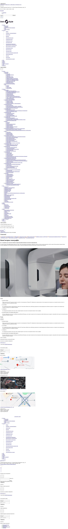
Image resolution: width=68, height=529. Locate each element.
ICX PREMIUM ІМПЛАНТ (11, 92)
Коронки (7, 36)
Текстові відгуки (7, 206)
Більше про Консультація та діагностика (13, 142)
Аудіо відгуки (6, 208)
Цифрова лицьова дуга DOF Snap (12, 78)
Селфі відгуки (6, 207)
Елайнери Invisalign (9, 102)
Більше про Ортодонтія (10, 182)
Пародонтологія (8, 49)
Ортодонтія (8, 57)
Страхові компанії (5, 63)
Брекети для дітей (9, 178)
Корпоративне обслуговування (9, 27)
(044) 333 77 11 (8, 4)
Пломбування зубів (9, 39)
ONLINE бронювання (8, 344)
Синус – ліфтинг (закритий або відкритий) (13, 97)
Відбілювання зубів (9, 48)
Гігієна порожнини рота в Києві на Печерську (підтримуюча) (16, 110)
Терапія (5, 211)
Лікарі (3, 61)
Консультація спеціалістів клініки (12, 137)
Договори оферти (3, 464)
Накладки (8, 122)
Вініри (7, 31)
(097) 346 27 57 (2, 4)
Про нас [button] (3, 418)
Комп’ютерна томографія (10, 81)
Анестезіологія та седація (8, 183)
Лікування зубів (8, 51)
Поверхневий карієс (9, 154)
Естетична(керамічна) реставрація (12, 118)
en (2, 13)
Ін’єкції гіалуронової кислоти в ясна (12, 149)
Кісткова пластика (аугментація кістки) (13, 96)
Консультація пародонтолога (11, 139)
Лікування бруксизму (9, 37)
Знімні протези (8, 165)
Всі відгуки (6, 204)
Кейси (3, 62)
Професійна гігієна (7, 108)
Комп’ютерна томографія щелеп (11, 141)
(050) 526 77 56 (18, 4)
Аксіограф (3, 236)
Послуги (4, 89)
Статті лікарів (8, 87)
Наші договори (7, 29)
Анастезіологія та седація (8, 217)
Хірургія (7, 55)
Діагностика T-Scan (9, 76)
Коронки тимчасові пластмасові (11, 126)
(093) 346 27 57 (13, 4)
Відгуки (3, 203)
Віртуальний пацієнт (9, 77)
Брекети (7, 177)
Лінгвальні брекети (9, 181)
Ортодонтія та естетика (8, 216)
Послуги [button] (3, 30)
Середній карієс (9, 153)
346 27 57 (3, 3)
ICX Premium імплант (10, 74)
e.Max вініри (8, 132)
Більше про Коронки (9, 127)
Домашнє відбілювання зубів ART (12, 144)
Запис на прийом (3, 67)
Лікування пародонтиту (10, 148)
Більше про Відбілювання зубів (11, 145)
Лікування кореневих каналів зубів (12, 52)
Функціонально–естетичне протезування (13, 164)
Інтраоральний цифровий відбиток (12, 79)
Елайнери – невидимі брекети (11, 33)
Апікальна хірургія (9, 161)
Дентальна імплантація (10, 95)
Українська (4, 12)
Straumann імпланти (9, 94)
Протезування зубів (9, 54)
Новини (7, 85)
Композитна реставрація (10, 117)
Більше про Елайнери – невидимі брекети (13, 103)
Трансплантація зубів (10, 98)
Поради (7, 86)
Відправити (2, 353)
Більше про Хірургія (9, 172)
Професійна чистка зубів (10, 109)
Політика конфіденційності (11, 464)
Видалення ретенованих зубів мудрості (13, 171)
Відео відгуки (6, 205)
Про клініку (6, 72)
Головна (1, 232)
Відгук (11, 480)
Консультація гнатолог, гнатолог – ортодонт (13, 106)
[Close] (2, 476)
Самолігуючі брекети (10, 175)
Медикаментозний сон (10, 82)
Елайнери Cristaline (9, 101)
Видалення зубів (9, 170)
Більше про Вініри (9, 134)
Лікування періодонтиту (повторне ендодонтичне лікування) (16, 156)
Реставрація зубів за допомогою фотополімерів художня (15, 119)
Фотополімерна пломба (10, 115)
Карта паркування (3, 389)
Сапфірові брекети (9, 174)
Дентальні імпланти (9, 93)
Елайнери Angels (9, 100)
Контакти (4, 65)
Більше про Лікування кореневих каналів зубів (14, 162)
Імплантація (8, 34)
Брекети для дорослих (10, 180)
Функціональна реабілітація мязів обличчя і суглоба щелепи (11, 44)
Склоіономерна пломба (10, 113)
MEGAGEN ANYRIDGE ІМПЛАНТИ (12, 91)
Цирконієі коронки (9, 125)
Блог (5, 28)
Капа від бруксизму (9, 105)
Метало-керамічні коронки (10, 124)
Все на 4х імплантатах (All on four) (12, 166)
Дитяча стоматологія (7, 218)
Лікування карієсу (9, 155)
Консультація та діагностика (11, 46)
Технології (6, 26)
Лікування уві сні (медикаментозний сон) (13, 184)
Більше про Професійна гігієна (11, 111)
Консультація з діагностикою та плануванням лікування (15, 136)
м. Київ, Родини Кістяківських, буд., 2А (7, 407)
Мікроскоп (8, 75)
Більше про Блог (9, 88)
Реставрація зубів (9, 42)
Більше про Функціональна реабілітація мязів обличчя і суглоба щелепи (18, 130)
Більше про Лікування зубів (11, 157)
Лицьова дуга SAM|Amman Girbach (12, 80)
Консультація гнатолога (10, 140)
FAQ (3, 64)
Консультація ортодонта (10, 138)
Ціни (3, 60)
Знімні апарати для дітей (10, 179)
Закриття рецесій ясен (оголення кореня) (13, 169)
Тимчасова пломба (9, 114)
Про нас (3, 71)
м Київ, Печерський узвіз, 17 (5, 369)
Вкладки (7, 123)
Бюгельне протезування (10, 167)
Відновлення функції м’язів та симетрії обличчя (14, 107)
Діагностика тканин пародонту (11, 147)
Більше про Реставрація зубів (11, 120)
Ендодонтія (6, 212)
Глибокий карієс (9, 152)
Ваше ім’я (11, 478)
